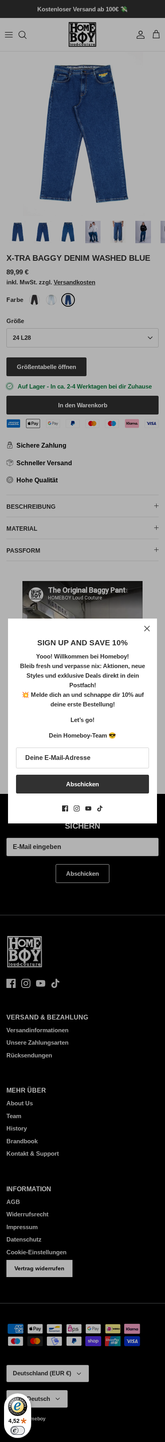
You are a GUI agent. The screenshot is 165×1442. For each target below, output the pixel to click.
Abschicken (82, 784)
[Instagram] (77, 808)
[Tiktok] (100, 808)
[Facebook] (65, 808)
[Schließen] (147, 628)
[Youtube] (88, 808)
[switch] (17, 1430)
